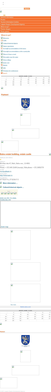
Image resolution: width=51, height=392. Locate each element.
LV (1, 15)
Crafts (4, 40)
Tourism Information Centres (10, 22)
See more (13, 304)
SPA (4, 68)
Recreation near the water (10, 57)
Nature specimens (8, 46)
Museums (6, 38)
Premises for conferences (10, 71)
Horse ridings (7, 60)
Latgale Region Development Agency (13, 24)
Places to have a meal (9, 54)
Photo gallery (5, 31)
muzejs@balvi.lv (5, 171)
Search (5, 73)
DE (14, 15)
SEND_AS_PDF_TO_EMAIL (8, 198)
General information (7, 17)
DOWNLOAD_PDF (5, 200)
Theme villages (5, 29)
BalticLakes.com (25, 307)
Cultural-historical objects (10, 43)
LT (7, 15)
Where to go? (5, 27)
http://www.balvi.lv (6, 175)
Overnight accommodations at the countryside (16, 51)
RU (11, 15)
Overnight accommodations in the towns (14, 48)
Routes (3, 20)
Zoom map (4, 227)
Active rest (6, 63)
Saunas (5, 65)
